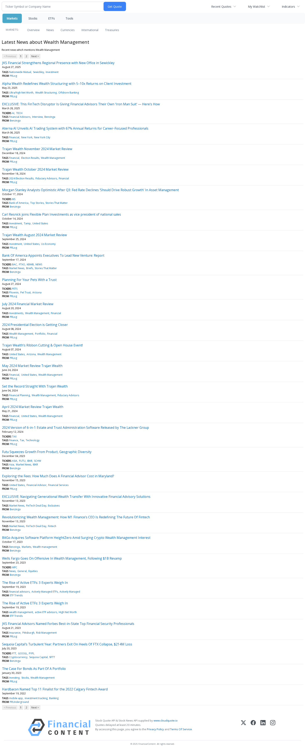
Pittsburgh (28, 632)
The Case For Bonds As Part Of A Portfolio (34, 668)
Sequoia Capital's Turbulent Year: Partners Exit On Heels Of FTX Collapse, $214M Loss (67, 644)
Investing (14, 677)
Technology (32, 440)
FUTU (22, 461)
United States (40, 223)
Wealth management (45, 547)
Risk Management (46, 632)
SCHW (37, 461)
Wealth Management (53, 158)
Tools (69, 18)
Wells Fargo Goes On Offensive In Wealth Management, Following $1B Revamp (62, 558)
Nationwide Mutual (20, 72)
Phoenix (13, 292)
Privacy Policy (155, 729)
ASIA (14, 461)
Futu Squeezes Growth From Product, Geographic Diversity (47, 451)
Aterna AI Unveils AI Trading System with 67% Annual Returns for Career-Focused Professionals (75, 128)
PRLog (13, 76)
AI (13, 113)
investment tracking (36, 698)
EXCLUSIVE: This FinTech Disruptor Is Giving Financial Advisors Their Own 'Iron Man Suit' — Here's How (81, 104)
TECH (19, 113)
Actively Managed (70, 591)
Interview (37, 117)
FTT (14, 653)
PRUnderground (19, 702)
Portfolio (40, 333)
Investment (52, 72)
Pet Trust (25, 292)
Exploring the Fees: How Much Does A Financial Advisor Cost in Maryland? (58, 476)
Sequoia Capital (38, 657)
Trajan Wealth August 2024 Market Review (34, 235)
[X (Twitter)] (243, 727)
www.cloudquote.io (166, 720)
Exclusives (54, 505)
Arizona (36, 292)
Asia (11, 464)
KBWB (30, 264)
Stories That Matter (56, 203)
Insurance (15, 632)
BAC (14, 264)
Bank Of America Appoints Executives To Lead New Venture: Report (53, 255)
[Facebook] (253, 727)
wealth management (21, 612)
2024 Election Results (21, 178)
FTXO (22, 264)
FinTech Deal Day (36, 505)
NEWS (38, 264)
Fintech (52, 526)
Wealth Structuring (46, 92)
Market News (16, 268)
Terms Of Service (181, 729)
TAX (14, 436)
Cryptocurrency (18, 657)
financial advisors (19, 591)
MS (13, 199)
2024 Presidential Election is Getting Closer (35, 324)
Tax (22, 440)
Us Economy (48, 244)
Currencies (68, 30)
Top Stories (37, 203)
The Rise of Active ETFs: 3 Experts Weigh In (35, 582)
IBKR (29, 461)
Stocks (32, 18)
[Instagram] (272, 727)
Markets (12, 18)
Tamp (27, 223)
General (22, 571)
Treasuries (112, 30)
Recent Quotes (221, 7)
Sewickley (38, 72)
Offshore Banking (68, 92)
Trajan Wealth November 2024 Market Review (37, 149)
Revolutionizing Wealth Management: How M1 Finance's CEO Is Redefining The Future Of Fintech (76, 517)
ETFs (51, 18)
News (50, 30)
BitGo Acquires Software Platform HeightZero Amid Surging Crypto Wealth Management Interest (76, 537)
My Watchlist (256, 7)
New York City (42, 137)
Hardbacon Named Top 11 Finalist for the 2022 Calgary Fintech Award (55, 689)
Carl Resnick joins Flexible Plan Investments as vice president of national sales (61, 214)
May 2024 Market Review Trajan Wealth (32, 365)
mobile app (16, 698)
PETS (14, 288)
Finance (13, 440)
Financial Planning (19, 395)
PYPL (31, 653)
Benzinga (49, 117)
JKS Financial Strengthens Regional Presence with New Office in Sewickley (58, 63)
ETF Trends (16, 595)
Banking (54, 698)
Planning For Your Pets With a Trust (29, 279)
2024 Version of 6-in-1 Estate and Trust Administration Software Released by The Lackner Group (75, 427)
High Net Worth (68, 612)
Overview (33, 30)
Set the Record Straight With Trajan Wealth (35, 386)
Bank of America (18, 203)
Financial (14, 137)
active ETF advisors (46, 612)
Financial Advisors (19, 117)
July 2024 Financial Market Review (27, 304)
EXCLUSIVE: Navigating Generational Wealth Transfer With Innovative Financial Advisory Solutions (76, 496)
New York (26, 137)
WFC (14, 567)
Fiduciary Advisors (46, 178)
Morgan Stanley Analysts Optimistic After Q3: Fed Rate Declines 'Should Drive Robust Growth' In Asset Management (90, 190)
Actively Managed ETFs (45, 591)
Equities (33, 571)
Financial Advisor (36, 485)
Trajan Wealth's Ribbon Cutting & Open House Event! (42, 345)
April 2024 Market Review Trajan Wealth (32, 407)
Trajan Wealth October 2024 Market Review (35, 169)
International (89, 30)
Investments (16, 313)
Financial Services (58, 485)
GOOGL (22, 653)
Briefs (29, 268)
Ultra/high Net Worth (21, 92)
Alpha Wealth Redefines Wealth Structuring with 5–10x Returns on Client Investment (66, 83)
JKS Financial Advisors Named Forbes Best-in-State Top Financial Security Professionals (68, 623)
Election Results (30, 158)
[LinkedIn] (263, 727)
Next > (35, 56)
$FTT (52, 657)
